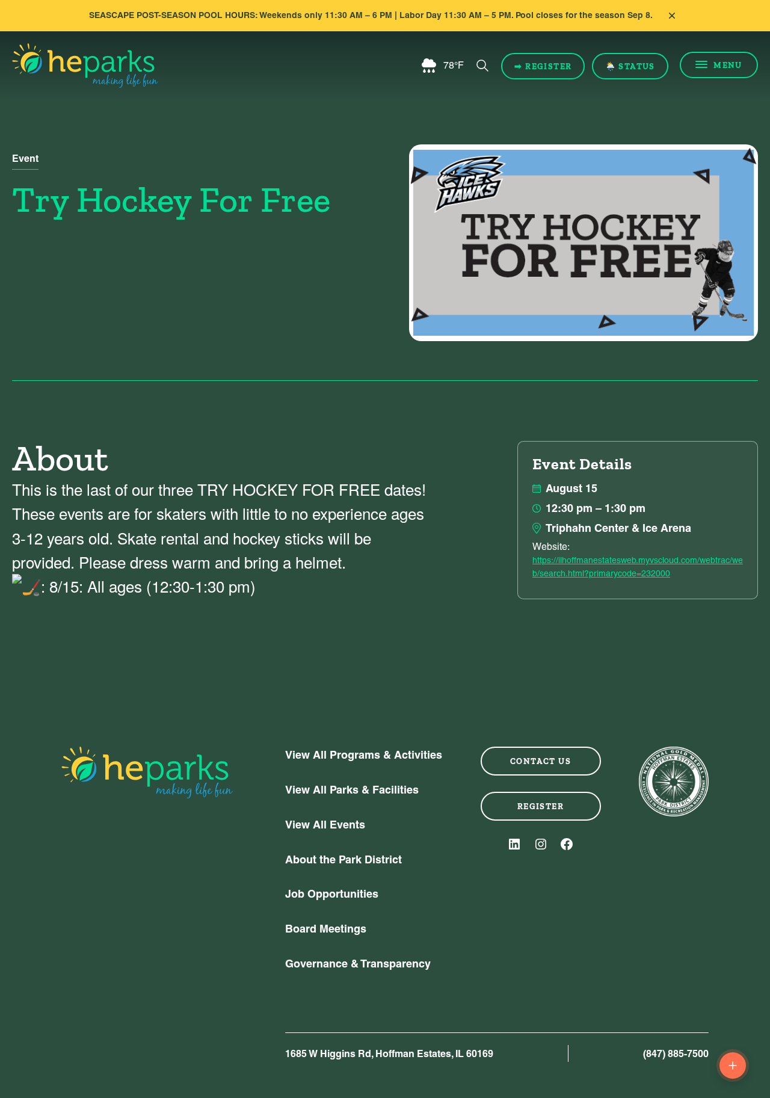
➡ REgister (542, 66)
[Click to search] (482, 65)
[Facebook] (566, 844)
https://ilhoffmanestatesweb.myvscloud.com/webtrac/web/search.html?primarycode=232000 (637, 566)
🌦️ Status (630, 66)
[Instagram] (541, 844)
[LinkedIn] (514, 844)
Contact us (540, 761)
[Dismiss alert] (672, 15)
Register (540, 806)
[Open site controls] (732, 1065)
